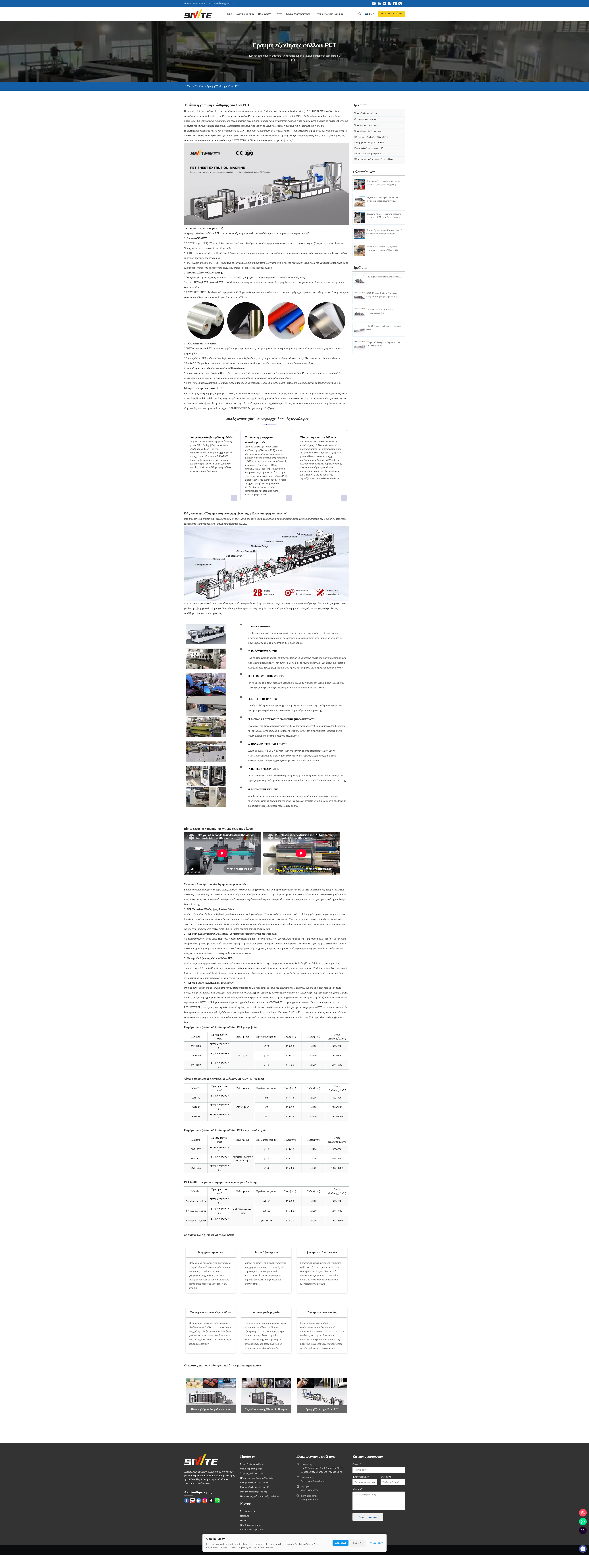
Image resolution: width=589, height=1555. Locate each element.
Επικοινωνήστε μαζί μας (329, 13)
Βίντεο (278, 13)
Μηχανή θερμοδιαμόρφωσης (367, 153)
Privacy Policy (376, 1543)
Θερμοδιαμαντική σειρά (365, 119)
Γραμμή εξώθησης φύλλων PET (223, 86)
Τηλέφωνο (386, 1476)
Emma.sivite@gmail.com (312, 1481)
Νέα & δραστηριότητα (298, 13)
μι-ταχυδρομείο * (360, 1476)
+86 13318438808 (310, 1490)
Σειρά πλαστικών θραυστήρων (368, 131)
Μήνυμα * (357, 1489)
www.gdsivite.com (309, 1499)
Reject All (357, 1543)
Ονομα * (356, 1464)
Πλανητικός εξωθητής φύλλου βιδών (371, 137)
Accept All (340, 1543)
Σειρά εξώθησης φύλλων (365, 113)
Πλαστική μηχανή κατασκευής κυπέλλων (373, 159)
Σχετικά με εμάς (245, 13)
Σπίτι (230, 13)
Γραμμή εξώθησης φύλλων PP (368, 148)
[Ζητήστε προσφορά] (583, 1513)
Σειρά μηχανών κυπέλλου (366, 125)
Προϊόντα (263, 13)
